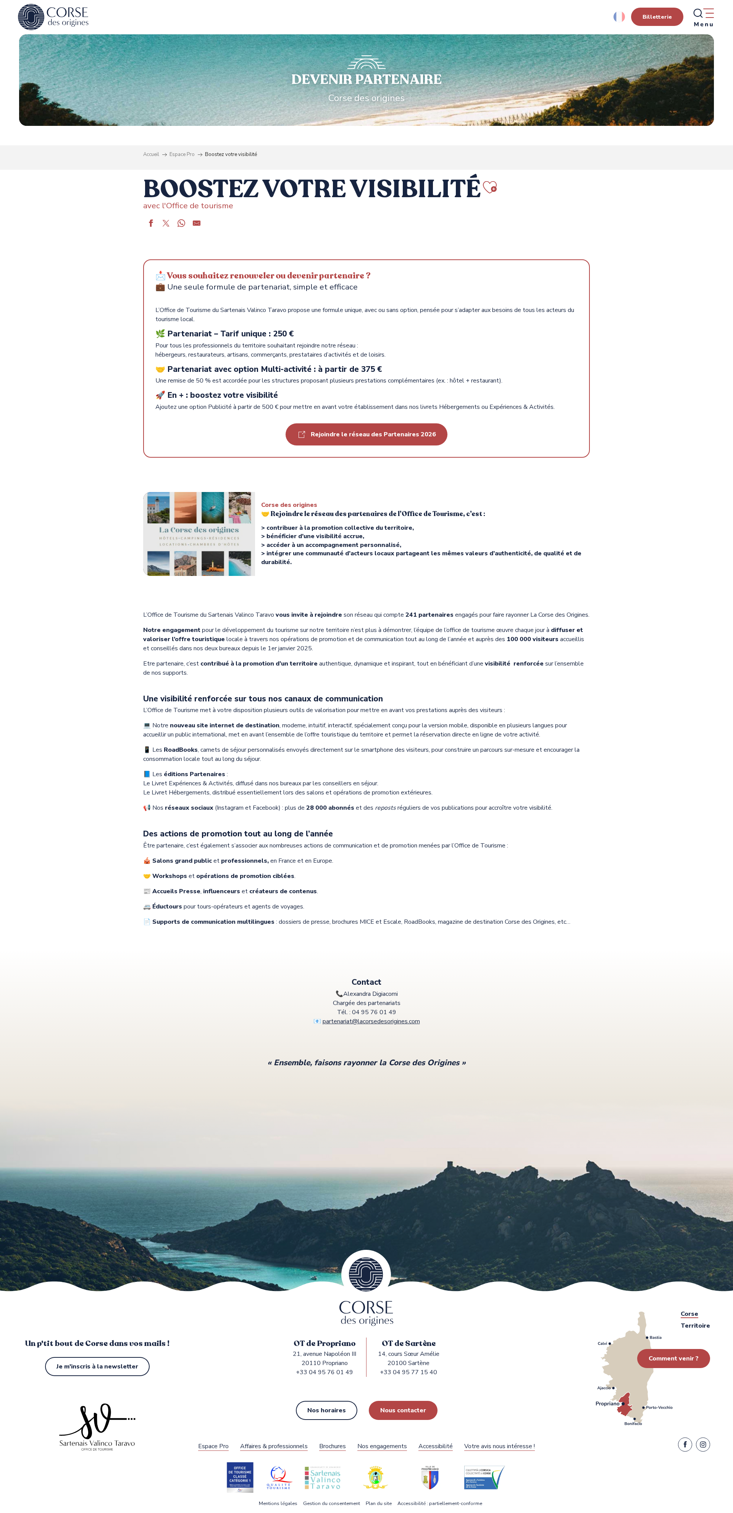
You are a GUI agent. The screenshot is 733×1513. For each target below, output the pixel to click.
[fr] (620, 16)
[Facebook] (685, 1446)
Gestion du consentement (331, 1503)
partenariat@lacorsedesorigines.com (371, 1021)
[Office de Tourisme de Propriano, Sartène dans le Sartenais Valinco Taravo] (53, 17)
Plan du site (379, 1503)
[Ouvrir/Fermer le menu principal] (703, 17)
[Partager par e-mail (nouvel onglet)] (196, 224)
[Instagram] (703, 1446)
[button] (620, 16)
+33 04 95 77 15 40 (408, 1372)
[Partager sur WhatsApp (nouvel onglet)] (181, 224)
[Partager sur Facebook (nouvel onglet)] (151, 224)
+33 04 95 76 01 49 (324, 1372)
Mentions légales (278, 1503)
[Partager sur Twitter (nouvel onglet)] (166, 224)
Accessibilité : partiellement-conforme (439, 1503)
